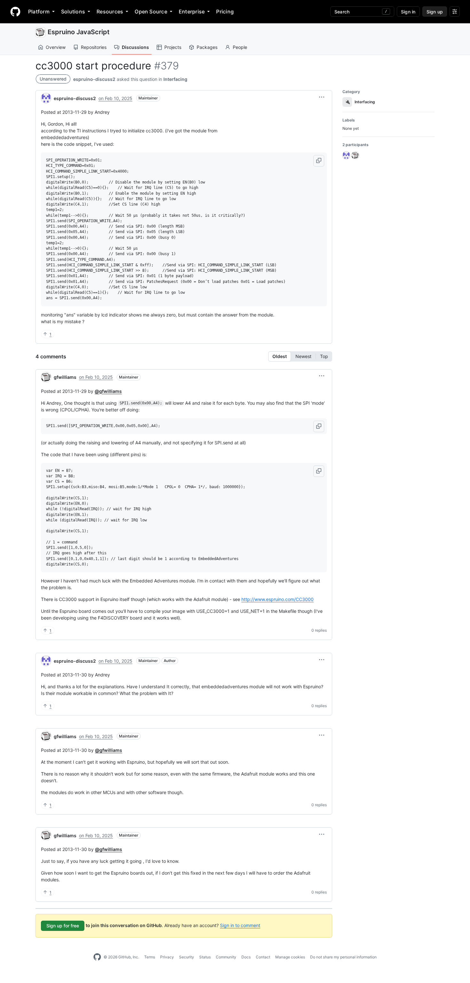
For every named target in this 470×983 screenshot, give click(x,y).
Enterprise (192, 11)
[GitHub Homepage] (97, 957)
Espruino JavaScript (79, 32)
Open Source (151, 11)
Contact (263, 957)
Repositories (93, 47)
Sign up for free (62, 925)
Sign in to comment (240, 925)
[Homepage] (15, 11)
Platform (39, 11)
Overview (56, 47)
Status (205, 957)
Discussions (135, 47)
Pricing (225, 11)
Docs (246, 957)
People (240, 47)
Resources (110, 11)
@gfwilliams (108, 391)
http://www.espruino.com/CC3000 (277, 599)
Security (186, 957)
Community (226, 957)
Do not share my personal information (343, 957)
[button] (322, 97)
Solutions (73, 11)
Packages (207, 47)
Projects (172, 47)
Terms (149, 957)
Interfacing (175, 79)
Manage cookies (290, 957)
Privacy (167, 957)
